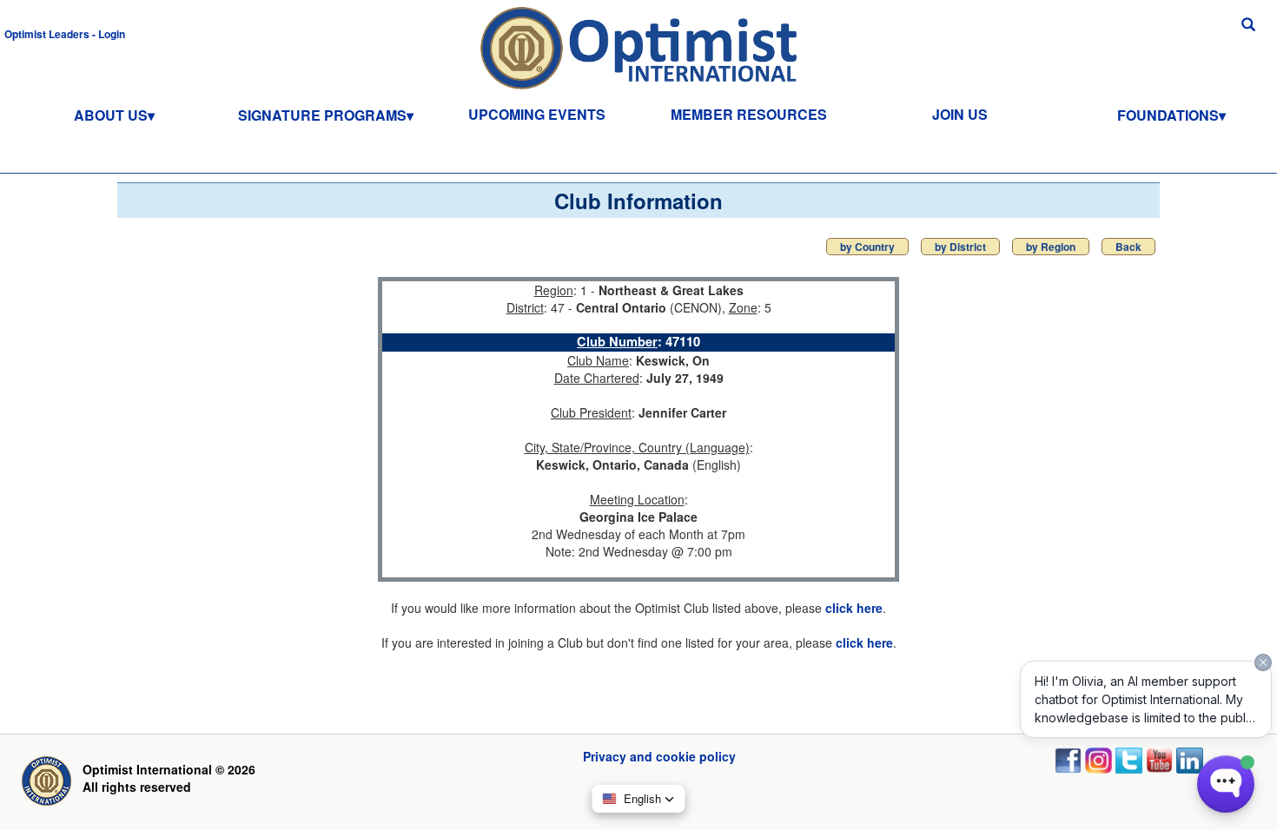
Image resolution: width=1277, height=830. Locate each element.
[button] (64, 33)
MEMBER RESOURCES (749, 114)
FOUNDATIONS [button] (1168, 115)
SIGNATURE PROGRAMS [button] (322, 115)
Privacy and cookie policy (659, 756)
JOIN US (960, 114)
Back (1128, 246)
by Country (867, 246)
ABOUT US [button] (111, 115)
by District (960, 246)
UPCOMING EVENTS (536, 114)
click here (854, 607)
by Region (1050, 246)
